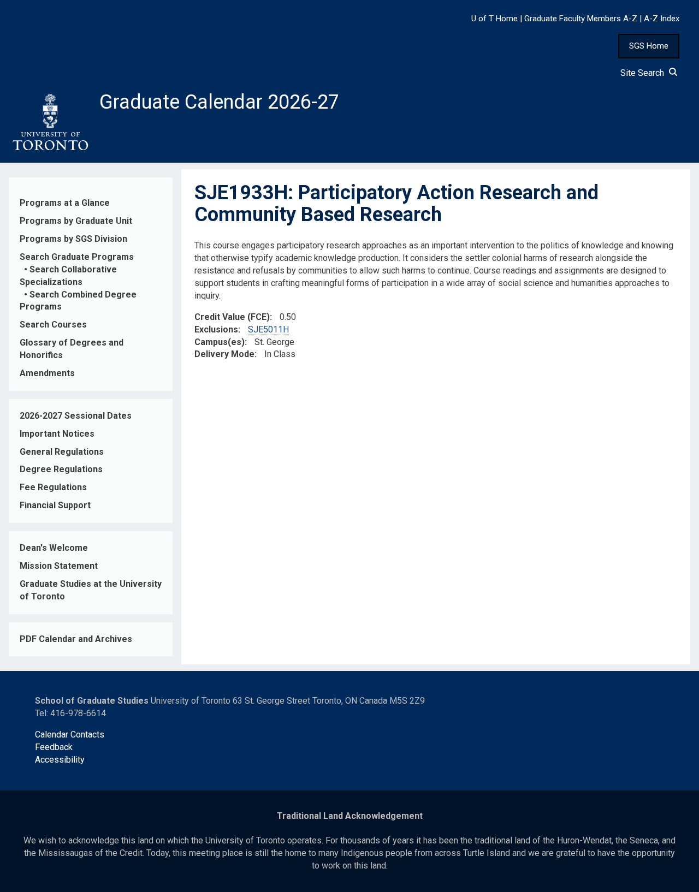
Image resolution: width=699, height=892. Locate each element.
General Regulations (62, 452)
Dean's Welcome (54, 548)
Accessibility (60, 759)
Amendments (47, 373)
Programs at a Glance (65, 203)
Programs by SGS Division (73, 239)
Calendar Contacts (69, 734)
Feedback (54, 747)
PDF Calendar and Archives (76, 639)
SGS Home (648, 46)
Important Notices (57, 434)
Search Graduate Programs (77, 257)
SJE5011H (268, 329)
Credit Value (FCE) (232, 317)
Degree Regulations (61, 469)
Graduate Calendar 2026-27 (219, 102)
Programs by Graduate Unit (76, 221)
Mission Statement (59, 566)
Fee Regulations (53, 487)
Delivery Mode (224, 354)
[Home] (50, 122)
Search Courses (53, 324)
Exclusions (216, 329)
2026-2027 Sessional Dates (76, 416)
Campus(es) (219, 342)
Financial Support (55, 505)
